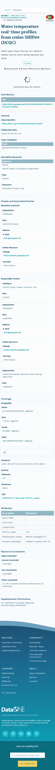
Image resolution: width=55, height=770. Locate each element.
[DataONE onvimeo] (13, 734)
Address (6, 230)
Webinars (6, 681)
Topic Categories (9, 140)
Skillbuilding (8, 673)
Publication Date (9, 130)
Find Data (10, 693)
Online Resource (10, 247)
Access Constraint (10, 560)
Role (4, 220)
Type (4, 175)
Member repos (36, 646)
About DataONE (37, 673)
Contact (33, 681)
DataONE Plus (9, 646)
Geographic (6, 403)
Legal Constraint (9, 556)
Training (5, 677)
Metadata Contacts (10, 205)
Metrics (33, 677)
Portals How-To (9, 685)
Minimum (6, 474)
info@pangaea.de (12, 238)
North (4, 407)
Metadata (17, 10)
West (4, 437)
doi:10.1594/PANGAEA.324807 (14, 18)
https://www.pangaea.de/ (16, 255)
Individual (6, 283)
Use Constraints (9, 570)
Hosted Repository (11, 650)
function (7, 262)
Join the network (38, 650)
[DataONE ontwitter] (5, 734)
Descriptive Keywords (11, 157)
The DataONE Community (36, 655)
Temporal (5, 460)
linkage (6, 252)
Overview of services (12, 642)
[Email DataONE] (21, 734)
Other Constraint (10, 580)
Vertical (4, 470)
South (4, 427)
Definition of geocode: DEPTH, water (21, 498)
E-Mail (6, 234)
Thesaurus (7, 185)
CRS (4, 494)
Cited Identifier (8, 120)
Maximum (6, 484)
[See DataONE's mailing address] (36, 734)
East (4, 417)
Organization (8, 210)
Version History (14, 20)
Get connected (27, 764)
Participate (34, 642)
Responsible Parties (10, 279)
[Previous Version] (4, 20)
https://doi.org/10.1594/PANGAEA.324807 (22, 123)
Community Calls (38, 661)
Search (7, 10)
